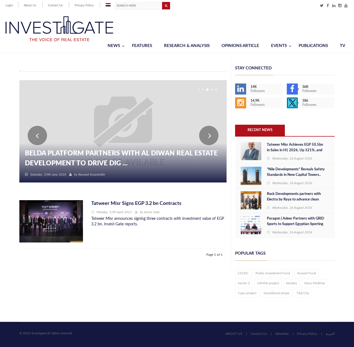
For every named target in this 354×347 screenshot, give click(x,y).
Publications (313, 46)
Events (279, 46)
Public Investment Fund (273, 273)
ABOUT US (233, 333)
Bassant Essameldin (91, 174)
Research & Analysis (187, 46)
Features (142, 46)
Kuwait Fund (306, 273)
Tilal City (302, 293)
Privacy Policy (84, 5)
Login (9, 5)
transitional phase (276, 293)
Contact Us (55, 5)
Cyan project (247, 293)
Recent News (260, 130)
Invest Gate (152, 212)
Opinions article (240, 46)
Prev (37, 135)
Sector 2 (244, 283)
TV (342, 46)
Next (208, 135)
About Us (30, 5)
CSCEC (243, 273)
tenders (291, 283)
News (114, 46)
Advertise (282, 333)
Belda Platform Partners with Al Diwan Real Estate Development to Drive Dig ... (121, 158)
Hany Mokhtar (314, 283)
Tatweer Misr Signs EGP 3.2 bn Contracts (136, 203)
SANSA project (268, 283)
